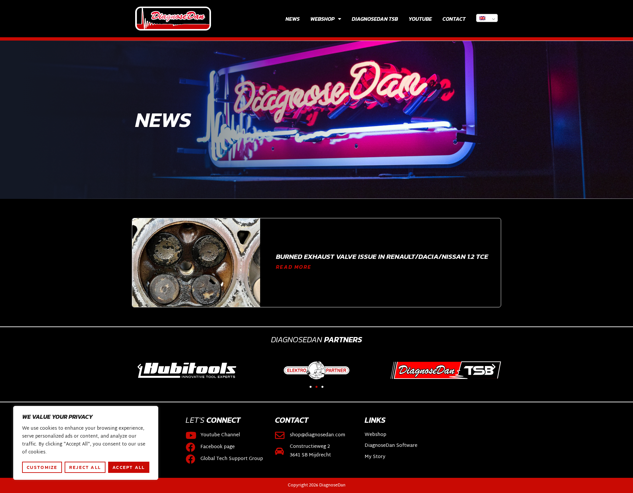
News (293, 18)
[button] (139, 367)
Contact (454, 18)
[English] (486, 18)
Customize (42, 467)
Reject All (85, 467)
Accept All (128, 467)
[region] (85, 443)
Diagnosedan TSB (375, 18)
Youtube (420, 18)
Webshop (322, 18)
